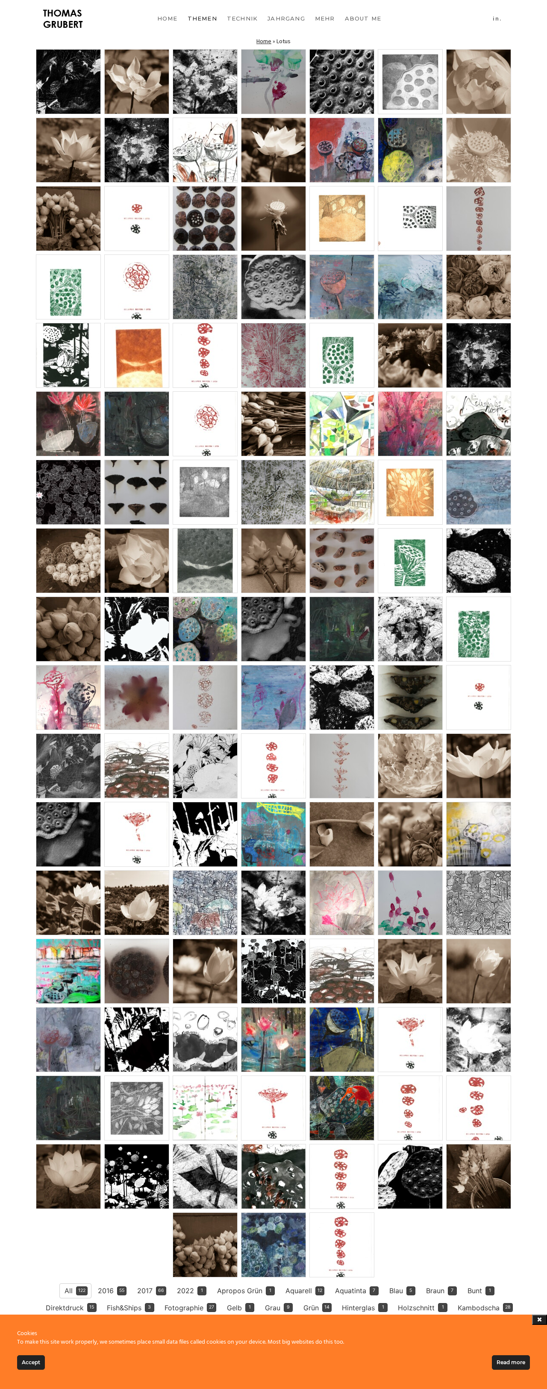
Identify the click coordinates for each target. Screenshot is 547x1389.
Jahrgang (286, 18)
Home (167, 18)
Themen (202, 18)
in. (497, 18)
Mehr (325, 18)
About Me (363, 18)
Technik (242, 18)
